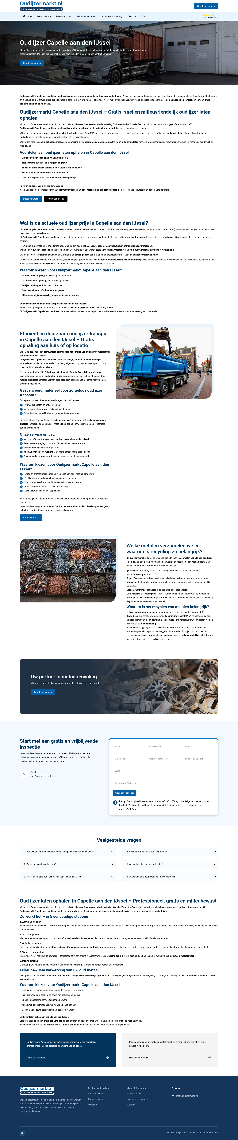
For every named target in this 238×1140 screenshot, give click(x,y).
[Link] (68, 1050)
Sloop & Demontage (137, 1088)
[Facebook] (22, 1133)
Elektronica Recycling (98, 1088)
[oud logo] (41, 6)
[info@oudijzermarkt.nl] (174, 1096)
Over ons (92, 1104)
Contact (131, 1104)
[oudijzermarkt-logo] (51, 1091)
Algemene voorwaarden (138, 1099)
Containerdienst (95, 1093)
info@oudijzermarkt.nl (43, 776)
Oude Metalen (134, 1093)
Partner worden (95, 1099)
